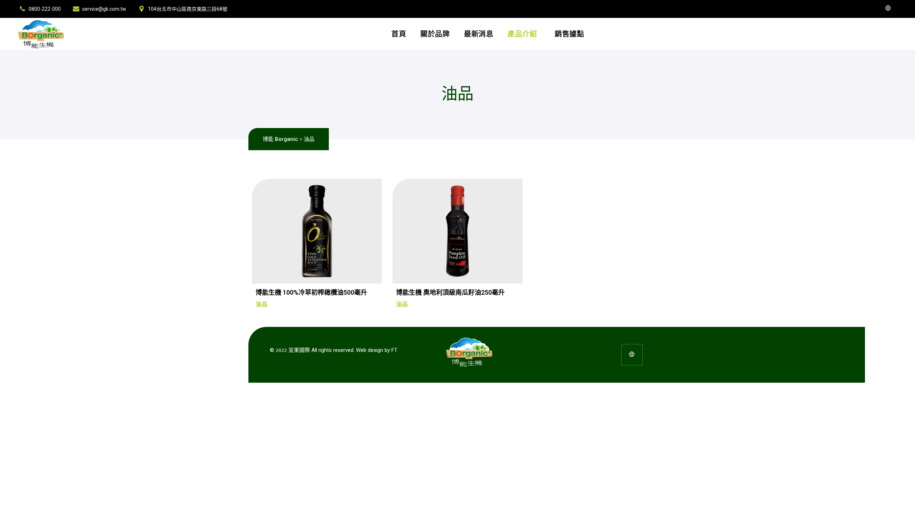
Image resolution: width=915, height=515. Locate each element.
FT (394, 350)
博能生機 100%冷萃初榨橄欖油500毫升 (311, 292)
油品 (261, 304)
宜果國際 (299, 350)
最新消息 (478, 34)
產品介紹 (522, 34)
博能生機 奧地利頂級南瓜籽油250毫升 (450, 292)
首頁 (398, 34)
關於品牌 (435, 34)
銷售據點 (569, 34)
